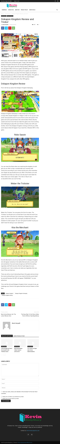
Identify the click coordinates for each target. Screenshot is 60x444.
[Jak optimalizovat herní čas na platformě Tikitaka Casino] (7, 343)
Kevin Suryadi (5, 24)
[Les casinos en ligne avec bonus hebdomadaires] (33, 343)
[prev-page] (2, 355)
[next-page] (5, 355)
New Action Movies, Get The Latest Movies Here (8, 315)
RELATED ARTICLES (7, 336)
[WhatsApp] (13, 28)
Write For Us (32, 9)
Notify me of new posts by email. (11, 398)
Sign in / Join (16, 1)
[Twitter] (58, 1)
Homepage (4, 9)
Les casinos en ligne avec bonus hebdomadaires (32, 350)
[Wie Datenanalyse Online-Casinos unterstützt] (20, 343)
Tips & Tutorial (10, 15)
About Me (17, 9)
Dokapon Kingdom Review (7, 295)
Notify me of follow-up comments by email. (13, 396)
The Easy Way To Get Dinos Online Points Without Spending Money (30, 315)
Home (2, 13)
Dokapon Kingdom (9, 293)
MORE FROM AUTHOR (19, 336)
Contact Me (11, 9)
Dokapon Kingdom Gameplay (21, 293)
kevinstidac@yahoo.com (33, 430)
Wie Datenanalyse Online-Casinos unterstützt (18, 350)
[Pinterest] (9, 28)
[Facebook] (55, 1)
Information (7, 13)
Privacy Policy (24, 9)
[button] (57, 10)
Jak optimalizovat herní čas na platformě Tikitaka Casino (6, 350)
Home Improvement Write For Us (25, 442)
